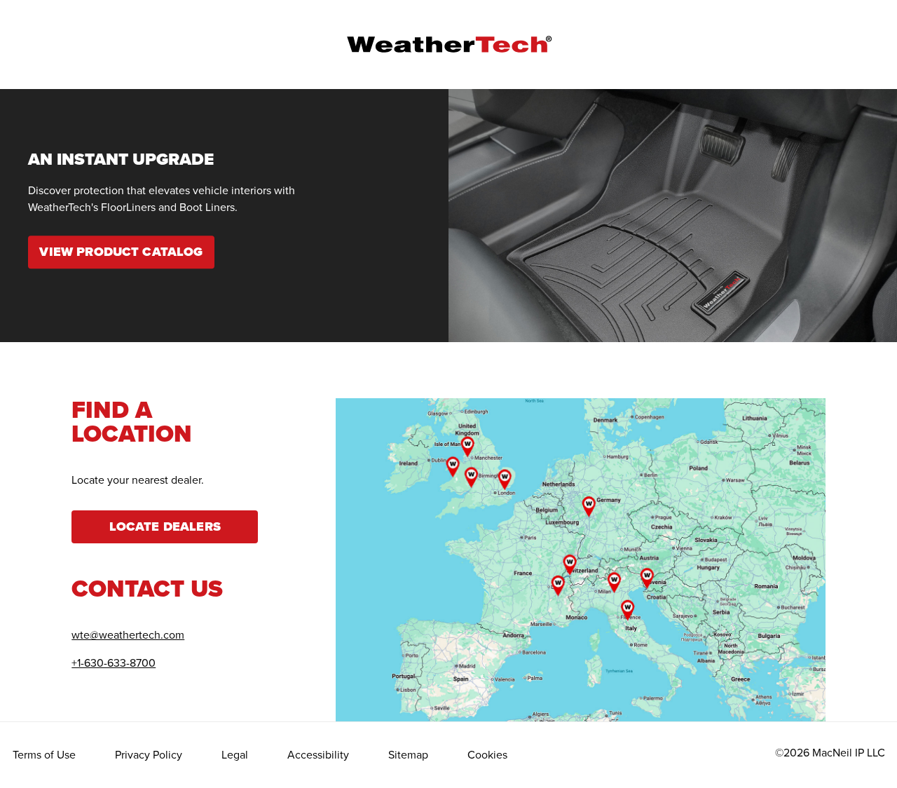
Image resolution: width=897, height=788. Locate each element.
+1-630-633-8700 (113, 662)
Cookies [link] (487, 754)
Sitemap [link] (408, 754)
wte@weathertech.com (127, 634)
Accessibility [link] (318, 754)
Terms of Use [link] (44, 754)
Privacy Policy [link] (148, 754)
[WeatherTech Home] (449, 44)
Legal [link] (234, 754)
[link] (121, 252)
